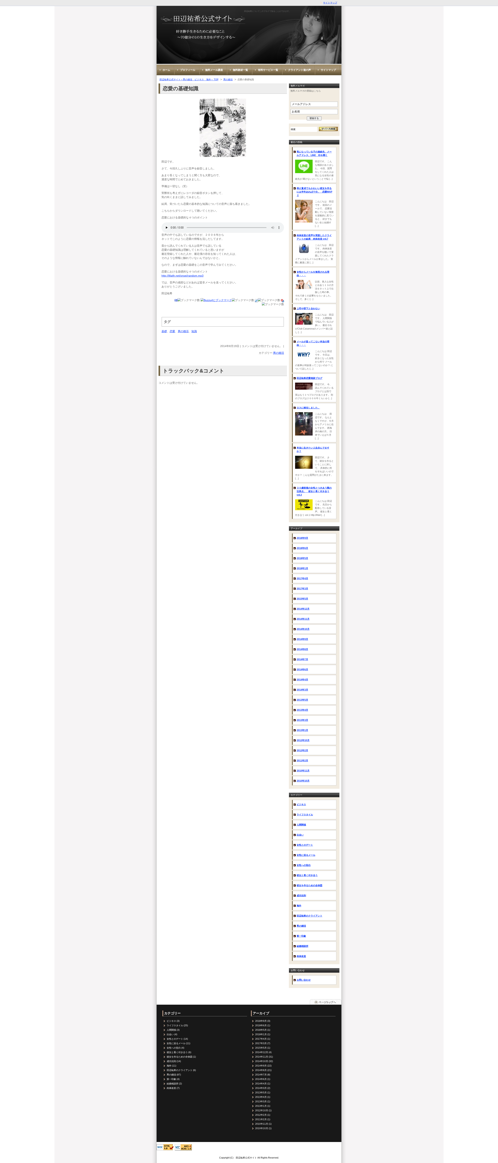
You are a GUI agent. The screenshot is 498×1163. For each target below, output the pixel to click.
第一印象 (301, 936)
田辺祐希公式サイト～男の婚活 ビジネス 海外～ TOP (189, 79)
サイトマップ (330, 2)
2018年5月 (302, 558)
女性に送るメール (306, 855)
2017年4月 (302, 578)
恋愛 (172, 331)
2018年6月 (302, 548)
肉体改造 (301, 956)
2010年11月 (303, 770)
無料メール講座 (214, 69)
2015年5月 (302, 598)
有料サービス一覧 (268, 69)
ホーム (166, 69)
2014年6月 (302, 669)
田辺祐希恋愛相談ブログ (309, 378)
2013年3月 (302, 720)
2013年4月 (302, 710)
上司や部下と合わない (308, 308)
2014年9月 (302, 639)
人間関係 (301, 824)
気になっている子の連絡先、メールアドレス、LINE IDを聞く (314, 153)
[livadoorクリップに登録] (256, 300)
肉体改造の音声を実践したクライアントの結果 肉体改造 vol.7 (314, 237)
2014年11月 (303, 619)
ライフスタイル (305, 814)
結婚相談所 (302, 946)
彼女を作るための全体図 (309, 885)
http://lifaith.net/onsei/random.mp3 (182, 275)
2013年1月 (302, 730)
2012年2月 (302, 750)
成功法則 (301, 895)
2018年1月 (302, 568)
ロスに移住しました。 (308, 407)
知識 (194, 331)
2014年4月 (302, 679)
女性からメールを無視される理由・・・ (313, 274)
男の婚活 (228, 79)
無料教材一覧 (240, 69)
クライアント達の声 (299, 69)
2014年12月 (303, 608)
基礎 (164, 331)
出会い (300, 834)
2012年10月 (303, 740)
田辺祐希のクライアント (309, 915)
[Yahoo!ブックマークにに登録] (282, 300)
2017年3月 (302, 588)
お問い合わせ (304, 980)
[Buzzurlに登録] (216, 300)
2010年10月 (303, 780)
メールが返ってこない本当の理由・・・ (313, 343)
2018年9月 (302, 538)
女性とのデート (305, 845)
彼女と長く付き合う (307, 875)
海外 (299, 905)
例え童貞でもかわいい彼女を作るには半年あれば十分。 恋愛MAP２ (314, 192)
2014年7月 (302, 659)
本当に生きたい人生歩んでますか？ (313, 449)
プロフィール (187, 69)
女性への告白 (304, 865)
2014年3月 (302, 689)
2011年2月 (302, 760)
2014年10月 (303, 629)
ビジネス (301, 804)
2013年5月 (302, 700)
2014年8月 (302, 649)
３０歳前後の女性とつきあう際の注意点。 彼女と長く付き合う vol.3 (314, 491)
